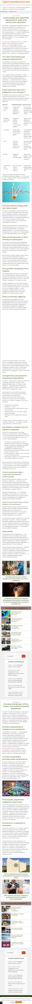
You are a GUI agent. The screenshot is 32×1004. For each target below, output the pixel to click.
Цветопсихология (16, 1)
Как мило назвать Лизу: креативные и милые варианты (17, 936)
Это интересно (11, 7)
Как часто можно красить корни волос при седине (16, 687)
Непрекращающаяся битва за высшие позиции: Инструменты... (16, 908)
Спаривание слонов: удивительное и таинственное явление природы (16, 673)
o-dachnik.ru (18, 1002)
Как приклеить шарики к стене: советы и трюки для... (17, 944)
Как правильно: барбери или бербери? (17, 914)
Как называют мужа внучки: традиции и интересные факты (16, 634)
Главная (4, 7)
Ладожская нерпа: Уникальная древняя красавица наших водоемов (15, 680)
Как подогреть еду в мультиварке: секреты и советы (17, 922)
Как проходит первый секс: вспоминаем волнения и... (16, 620)
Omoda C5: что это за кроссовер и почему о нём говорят (16, 647)
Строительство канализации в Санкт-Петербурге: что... (16, 640)
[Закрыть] (1, 1003)
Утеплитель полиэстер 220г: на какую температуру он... (17, 627)
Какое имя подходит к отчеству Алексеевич (17, 928)
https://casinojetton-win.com (9, 748)
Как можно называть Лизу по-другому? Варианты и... (16, 613)
